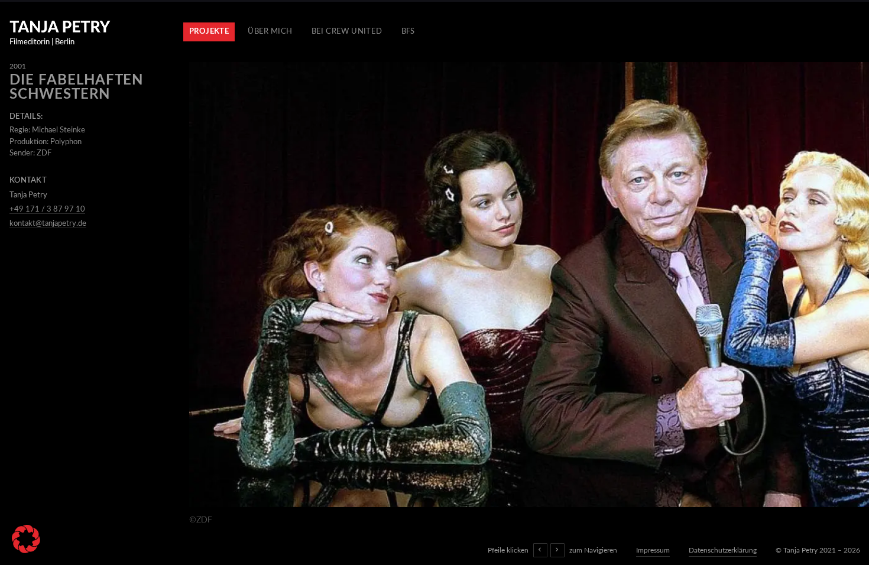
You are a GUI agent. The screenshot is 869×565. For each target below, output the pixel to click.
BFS (408, 31)
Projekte (209, 31)
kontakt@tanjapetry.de (47, 224)
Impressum (653, 550)
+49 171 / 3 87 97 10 (47, 209)
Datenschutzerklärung (723, 550)
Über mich (270, 31)
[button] (26, 539)
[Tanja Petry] (60, 26)
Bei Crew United (347, 31)
